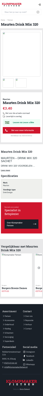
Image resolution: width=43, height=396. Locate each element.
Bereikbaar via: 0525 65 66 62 (21, 136)
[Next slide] (38, 267)
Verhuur (28, 324)
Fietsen (8, 316)
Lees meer (5, 170)
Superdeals (9, 341)
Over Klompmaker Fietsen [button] (15, 224)
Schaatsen (9, 333)
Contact (28, 328)
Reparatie (29, 320)
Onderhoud (9, 324)
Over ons (29, 316)
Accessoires (9, 320)
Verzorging (9, 337)
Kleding (8, 328)
